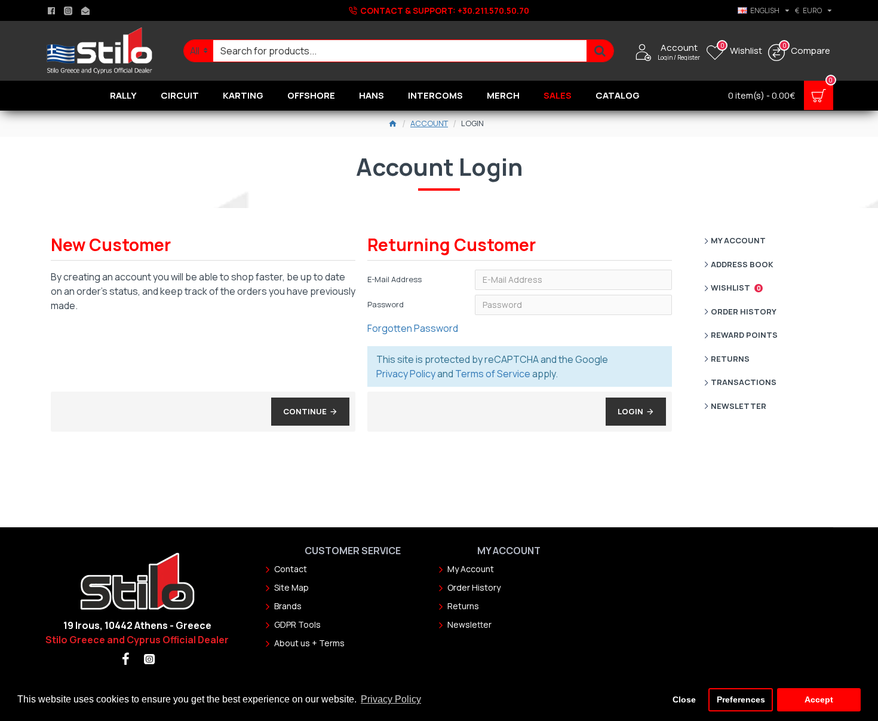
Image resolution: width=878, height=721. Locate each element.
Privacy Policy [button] (391, 699)
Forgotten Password (412, 328)
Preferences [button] (741, 699)
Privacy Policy (405, 373)
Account (429, 123)
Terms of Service (492, 373)
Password (385, 304)
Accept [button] (819, 699)
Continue (305, 411)
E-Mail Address (394, 279)
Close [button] (684, 699)
